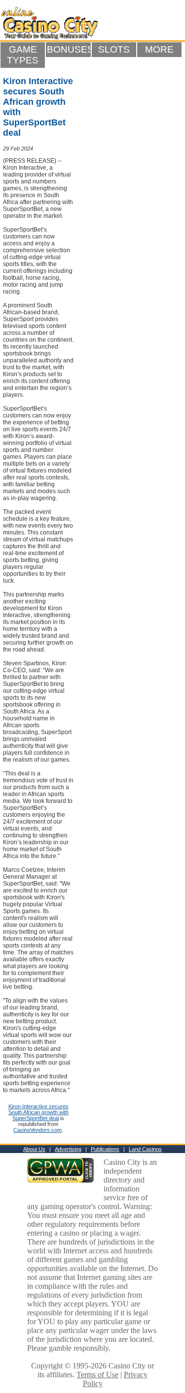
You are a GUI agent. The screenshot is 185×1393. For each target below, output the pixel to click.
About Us (34, 1149)
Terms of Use (97, 1374)
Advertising (68, 1149)
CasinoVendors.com (37, 1130)
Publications (105, 1149)
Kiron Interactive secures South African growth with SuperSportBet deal (38, 1112)
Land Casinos (145, 1149)
